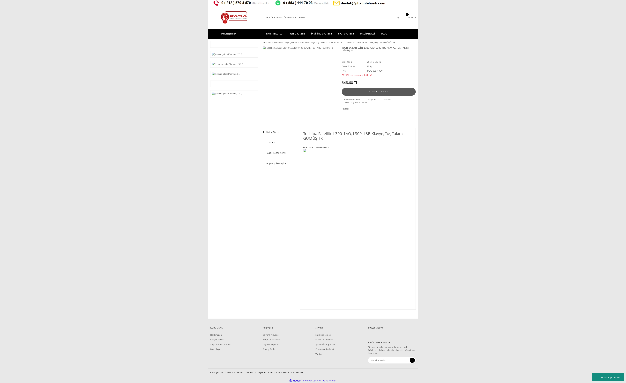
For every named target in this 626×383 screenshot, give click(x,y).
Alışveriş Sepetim (271, 344)
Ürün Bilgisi (272, 132)
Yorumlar (271, 142)
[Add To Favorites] (351, 99)
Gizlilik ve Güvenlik (324, 339)
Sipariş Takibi (269, 349)
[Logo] (234, 17)
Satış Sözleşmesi (323, 334)
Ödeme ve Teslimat (324, 349)
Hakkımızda (216, 334)
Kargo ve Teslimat (271, 339)
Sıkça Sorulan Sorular (220, 344)
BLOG (384, 33)
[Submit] (412, 360)
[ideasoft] (295, 380)
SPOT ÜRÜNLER (346, 33)
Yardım (318, 354)
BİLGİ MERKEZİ (367, 33)
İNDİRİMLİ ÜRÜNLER (321, 33)
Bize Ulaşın (215, 349)
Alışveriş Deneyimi (276, 163)
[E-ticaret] (312, 380)
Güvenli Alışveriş (270, 334)
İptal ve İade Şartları (325, 344)
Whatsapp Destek (610, 377)
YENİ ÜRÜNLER (297, 33)
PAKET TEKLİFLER (274, 33)
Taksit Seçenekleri (276, 152)
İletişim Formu (217, 339)
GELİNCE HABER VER (378, 91)
